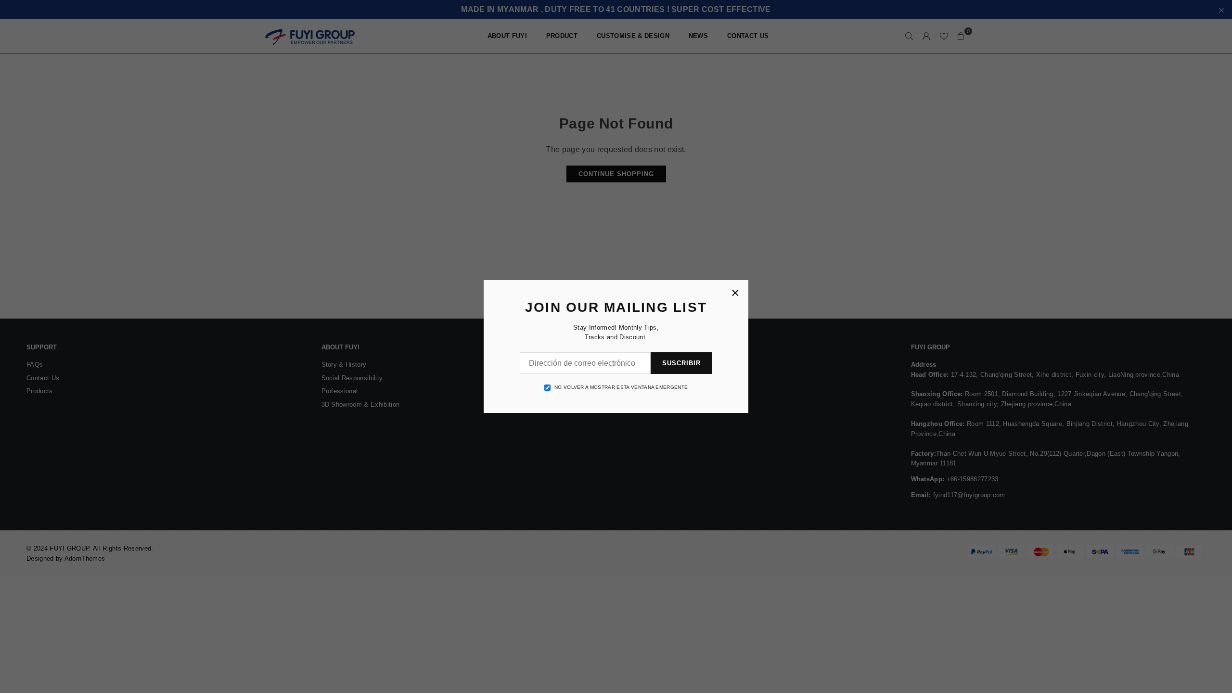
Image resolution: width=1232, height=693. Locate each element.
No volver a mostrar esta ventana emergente (621, 387)
